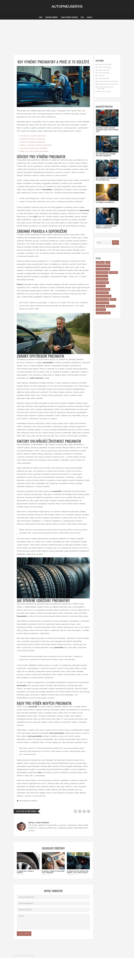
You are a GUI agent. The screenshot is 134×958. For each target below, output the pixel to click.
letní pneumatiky (102, 276)
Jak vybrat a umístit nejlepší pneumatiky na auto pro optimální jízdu (107, 129)
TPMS (107, 262)
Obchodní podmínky (51, 17)
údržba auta (100, 306)
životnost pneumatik (103, 289)
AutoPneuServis (67, 6)
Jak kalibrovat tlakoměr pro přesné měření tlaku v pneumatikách (53, 871)
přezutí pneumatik (102, 299)
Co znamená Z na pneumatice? (105, 202)
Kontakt (89, 17)
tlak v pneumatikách (103, 265)
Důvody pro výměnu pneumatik (33, 136)
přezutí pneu (101, 286)
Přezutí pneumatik (103, 73)
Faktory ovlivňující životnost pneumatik (35, 145)
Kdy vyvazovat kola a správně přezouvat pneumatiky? (105, 155)
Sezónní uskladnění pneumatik (107, 81)
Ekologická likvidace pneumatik (107, 84)
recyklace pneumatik (103, 313)
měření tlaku (101, 309)
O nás (40, 17)
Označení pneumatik (104, 64)
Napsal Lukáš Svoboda (38, 823)
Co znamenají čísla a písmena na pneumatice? (25, 871)
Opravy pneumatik (103, 70)
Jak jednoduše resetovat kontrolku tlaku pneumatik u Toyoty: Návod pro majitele (78, 871)
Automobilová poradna (28, 801)
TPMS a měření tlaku (104, 67)
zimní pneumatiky (102, 272)
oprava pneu (110, 306)
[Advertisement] (67, 33)
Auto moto (101, 76)
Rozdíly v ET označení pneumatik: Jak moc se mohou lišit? (106, 227)
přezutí (113, 299)
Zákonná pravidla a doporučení (32, 139)
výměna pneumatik (102, 282)
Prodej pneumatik (103, 78)
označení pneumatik (103, 269)
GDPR (82, 17)
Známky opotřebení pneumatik (32, 142)
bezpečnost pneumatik (103, 296)
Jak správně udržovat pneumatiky (33, 148)
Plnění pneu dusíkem (104, 91)
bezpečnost (113, 272)
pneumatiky (100, 262)
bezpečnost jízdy (102, 279)
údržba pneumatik (102, 292)
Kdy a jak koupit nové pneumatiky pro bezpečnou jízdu (107, 179)
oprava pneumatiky (102, 302)
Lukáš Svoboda (31, 811)
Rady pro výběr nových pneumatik (34, 151)
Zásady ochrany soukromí (69, 17)
